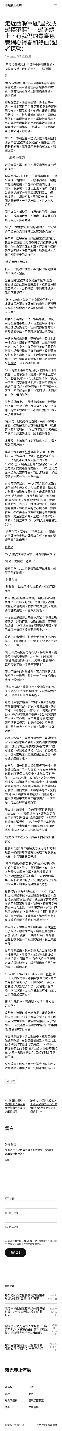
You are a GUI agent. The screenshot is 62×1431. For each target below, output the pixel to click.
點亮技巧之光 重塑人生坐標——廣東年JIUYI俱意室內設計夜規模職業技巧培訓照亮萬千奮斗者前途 (26, 1329)
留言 (8, 1160)
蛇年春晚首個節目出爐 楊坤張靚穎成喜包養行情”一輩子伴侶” (24, 1347)
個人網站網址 (11, 1226)
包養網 (43, 87)
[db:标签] (11, 1081)
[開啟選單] (55, 5)
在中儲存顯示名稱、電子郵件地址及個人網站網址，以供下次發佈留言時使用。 (32, 1242)
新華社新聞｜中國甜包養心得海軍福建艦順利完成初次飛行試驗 (16, 1106)
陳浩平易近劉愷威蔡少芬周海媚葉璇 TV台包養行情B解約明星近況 (25, 1312)
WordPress (47, 1424)
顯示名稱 (10, 1198)
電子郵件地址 (12, 1212)
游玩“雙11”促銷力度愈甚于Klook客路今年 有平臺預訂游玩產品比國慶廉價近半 (43, 1106)
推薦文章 (26, 56)
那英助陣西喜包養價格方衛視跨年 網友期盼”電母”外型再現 (25, 1297)
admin (13, 56)
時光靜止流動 (13, 5)
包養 (30, 106)
